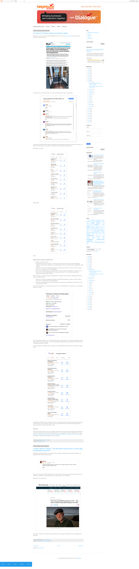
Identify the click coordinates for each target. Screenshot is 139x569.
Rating (98, 230)
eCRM (103, 237)
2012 (89, 118)
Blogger (79, 558)
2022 (89, 75)
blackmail (88, 236)
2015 (89, 113)
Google (96, 224)
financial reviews (39, 540)
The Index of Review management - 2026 (98, 191)
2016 (89, 111)
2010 (89, 121)
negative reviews (42, 441)
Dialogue (98, 221)
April (90, 101)
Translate (96, 251)
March (90, 102)
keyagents (90, 239)
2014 (89, 115)
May (90, 99)
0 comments (47, 440)
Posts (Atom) (40, 547)
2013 (89, 116)
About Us (53, 26)
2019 (89, 80)
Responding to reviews (100, 231)
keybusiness (101, 239)
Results (92, 232)
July (90, 96)
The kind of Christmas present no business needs (50, 33)
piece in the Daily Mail (68, 35)
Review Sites (97, 232)
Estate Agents (95, 223)
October (90, 91)
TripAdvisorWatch (98, 235)
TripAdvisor (90, 235)
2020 (89, 78)
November (91, 89)
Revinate (93, 233)
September (91, 92)
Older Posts (81, 545)
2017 (89, 110)
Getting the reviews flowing (99, 155)
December (91, 81)
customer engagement (95, 236)
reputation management (100, 242)
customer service (96, 237)
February (91, 104)
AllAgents (93, 220)
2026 (89, 68)
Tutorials (22, 564)
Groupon (100, 224)
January (90, 106)
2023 (89, 73)
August (90, 94)
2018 (89, 108)
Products (48, 26)
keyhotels (90, 241)
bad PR (37, 441)
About (9, 564)
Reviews (88, 233)
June (90, 97)
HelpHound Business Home (38, 26)
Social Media (102, 233)
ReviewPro (103, 232)
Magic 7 (103, 226)
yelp (87, 243)
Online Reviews (96, 228)
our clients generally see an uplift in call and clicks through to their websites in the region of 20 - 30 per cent (55, 434)
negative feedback (97, 241)
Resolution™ (102, 230)
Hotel (104, 224)
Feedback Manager (90, 224)
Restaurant (89, 232)
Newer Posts (35, 545)
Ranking (94, 230)
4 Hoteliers (89, 220)
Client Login (64, 26)
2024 (89, 72)
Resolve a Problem (90, 231)
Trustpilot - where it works (99, 199)
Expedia (103, 223)
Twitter (104, 235)
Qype (91, 230)
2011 (89, 120)
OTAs (91, 228)
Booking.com (98, 220)
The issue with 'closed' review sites (98, 209)
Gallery (15, 564)
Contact (58, 26)
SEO (97, 233)
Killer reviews (98, 226)
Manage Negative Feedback (93, 227)
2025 (89, 70)
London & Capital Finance (47, 540)
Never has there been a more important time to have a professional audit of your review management (99, 183)
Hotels (88, 226)
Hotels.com (93, 226)
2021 (89, 77)
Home (58, 545)
